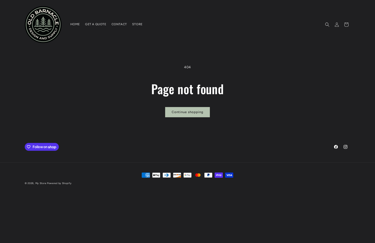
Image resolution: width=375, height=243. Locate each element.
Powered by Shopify (59, 183)
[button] (327, 24)
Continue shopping (187, 112)
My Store (40, 183)
